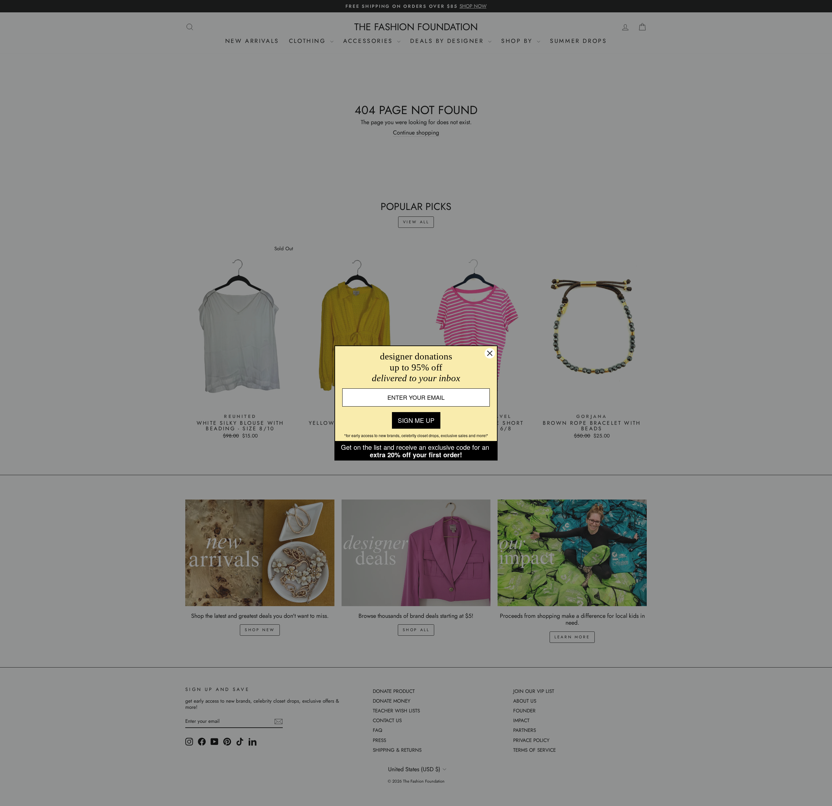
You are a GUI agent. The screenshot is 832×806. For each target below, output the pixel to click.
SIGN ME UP (416, 420)
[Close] (490, 353)
